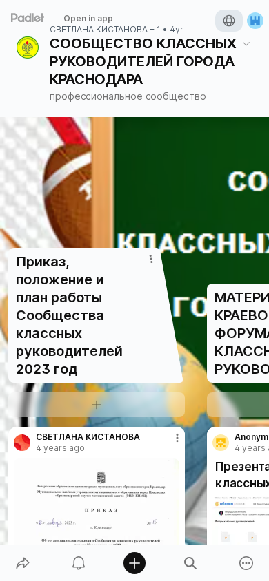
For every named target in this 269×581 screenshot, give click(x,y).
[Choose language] (229, 21)
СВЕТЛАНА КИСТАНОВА (99, 29)
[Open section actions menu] (151, 259)
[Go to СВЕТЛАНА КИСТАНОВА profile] (22, 442)
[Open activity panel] (78, 563)
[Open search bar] (190, 563)
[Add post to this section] (96, 404)
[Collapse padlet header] (246, 43)
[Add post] (134, 563)
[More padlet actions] (246, 563)
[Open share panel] (22, 563)
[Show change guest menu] (255, 20)
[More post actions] (168, 443)
